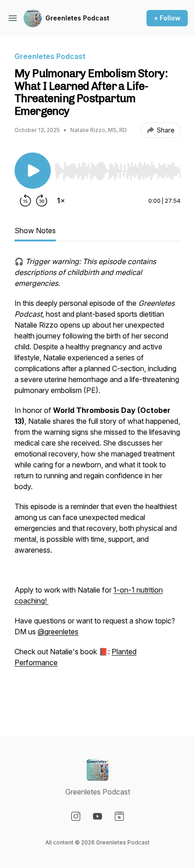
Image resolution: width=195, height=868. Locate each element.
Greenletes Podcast (77, 18)
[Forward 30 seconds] (41, 200)
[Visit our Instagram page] (75, 816)
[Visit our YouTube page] (97, 816)
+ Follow (167, 18)
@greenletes (58, 631)
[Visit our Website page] (119, 816)
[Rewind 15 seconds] (25, 200)
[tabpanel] (97, 482)
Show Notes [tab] (35, 230)
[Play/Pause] (33, 170)
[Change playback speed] (61, 200)
